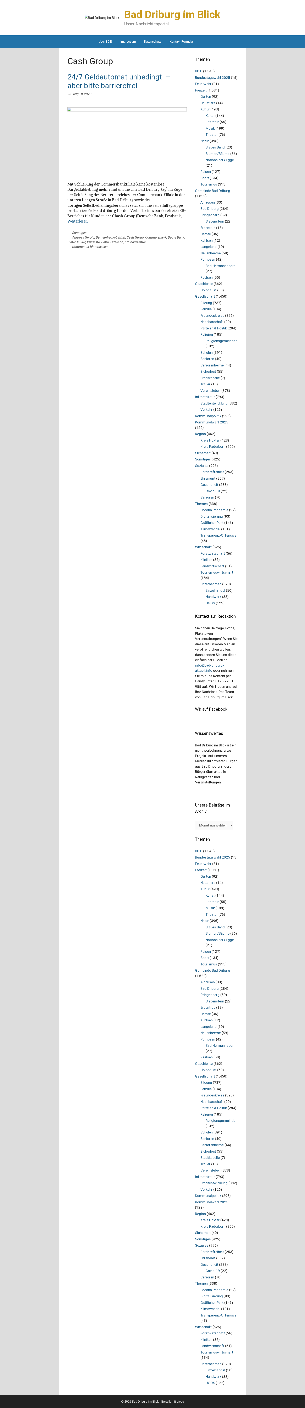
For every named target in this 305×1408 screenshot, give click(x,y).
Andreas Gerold (83, 237)
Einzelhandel (215, 590)
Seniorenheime (212, 365)
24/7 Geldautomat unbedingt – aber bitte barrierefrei (118, 81)
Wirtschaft (203, 547)
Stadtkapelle (210, 378)
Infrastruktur (205, 397)
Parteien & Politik (213, 328)
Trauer (205, 384)
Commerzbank (155, 237)
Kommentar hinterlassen (90, 247)
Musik (210, 128)
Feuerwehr (203, 84)
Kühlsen (206, 240)
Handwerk (213, 597)
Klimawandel (210, 529)
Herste (205, 234)
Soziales (201, 466)
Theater (212, 134)
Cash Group (135, 237)
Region (200, 434)
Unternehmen (210, 584)
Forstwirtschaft (212, 553)
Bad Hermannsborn (220, 266)
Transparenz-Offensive (218, 535)
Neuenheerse (210, 253)
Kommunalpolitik (208, 416)
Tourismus (208, 184)
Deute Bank (176, 237)
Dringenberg (210, 215)
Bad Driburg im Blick (172, 15)
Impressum (128, 41)
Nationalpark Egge (220, 160)
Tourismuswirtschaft (216, 572)
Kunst (210, 116)
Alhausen (207, 202)
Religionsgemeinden (221, 341)
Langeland (208, 247)
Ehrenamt (207, 478)
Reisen (205, 172)
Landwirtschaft (212, 566)
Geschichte (204, 284)
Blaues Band (215, 147)
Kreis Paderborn (212, 446)
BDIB (121, 237)
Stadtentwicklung (214, 403)
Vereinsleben (210, 390)
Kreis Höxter (210, 440)
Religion (206, 334)
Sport (204, 178)
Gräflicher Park (211, 523)
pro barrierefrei (135, 242)
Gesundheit (209, 485)
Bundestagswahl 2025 (212, 77)
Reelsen (206, 277)
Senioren (207, 359)
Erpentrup (207, 228)
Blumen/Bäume (217, 154)
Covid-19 (213, 491)
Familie (206, 309)
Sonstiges (79, 233)
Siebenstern (215, 221)
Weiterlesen (77, 221)
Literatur (212, 122)
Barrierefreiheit (106, 237)
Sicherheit (208, 371)
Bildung (206, 303)
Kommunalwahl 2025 (211, 422)
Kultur (205, 109)
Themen (201, 504)
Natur (204, 141)
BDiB (198, 71)
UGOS (210, 603)
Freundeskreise (212, 315)
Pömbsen (207, 259)
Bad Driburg (209, 209)
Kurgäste (93, 242)
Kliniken (206, 560)
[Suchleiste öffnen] (204, 41)
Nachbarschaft (211, 322)
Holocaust (208, 290)
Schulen (206, 352)
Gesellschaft (205, 296)
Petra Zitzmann (112, 242)
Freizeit (201, 90)
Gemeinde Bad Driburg (212, 191)
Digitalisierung (211, 516)
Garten (205, 96)
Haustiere (207, 103)
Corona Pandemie (214, 510)
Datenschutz (152, 41)
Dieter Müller (76, 242)
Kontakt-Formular (182, 41)
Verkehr (206, 409)
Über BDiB (105, 41)
